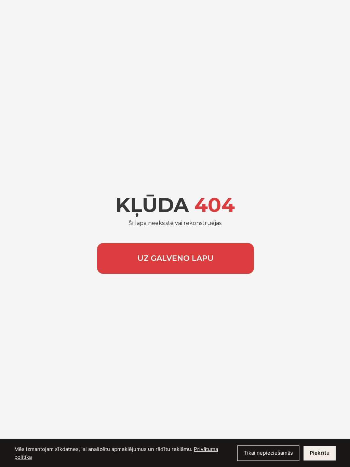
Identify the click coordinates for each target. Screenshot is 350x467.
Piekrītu (319, 453)
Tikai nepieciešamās (268, 453)
